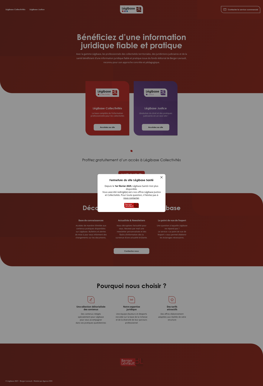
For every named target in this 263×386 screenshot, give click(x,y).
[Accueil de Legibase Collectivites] (131, 205)
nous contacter (131, 198)
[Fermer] (161, 177)
